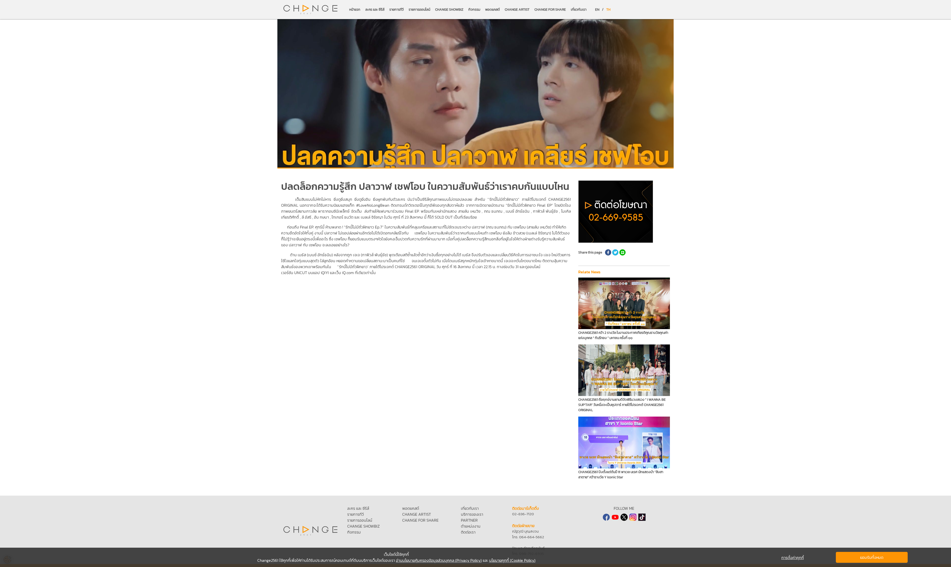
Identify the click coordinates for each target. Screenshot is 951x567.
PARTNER (469, 520)
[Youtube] (615, 517)
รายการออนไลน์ (419, 9)
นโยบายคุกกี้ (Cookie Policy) (512, 560)
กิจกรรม (474, 9)
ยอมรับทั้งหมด (871, 557)
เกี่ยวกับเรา (578, 9)
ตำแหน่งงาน (470, 526)
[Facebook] (606, 517)
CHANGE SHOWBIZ (449, 9)
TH (608, 9)
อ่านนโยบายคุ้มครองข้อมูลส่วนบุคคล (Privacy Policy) (439, 560)
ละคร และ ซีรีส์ (374, 9)
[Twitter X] (624, 517)
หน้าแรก (354, 9)
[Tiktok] (642, 517)
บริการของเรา (472, 514)
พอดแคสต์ (492, 9)
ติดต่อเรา (468, 532)
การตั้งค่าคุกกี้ (792, 558)
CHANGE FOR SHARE (550, 9)
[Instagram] (633, 517)
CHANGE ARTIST (517, 9)
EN (597, 9)
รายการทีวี (396, 9)
